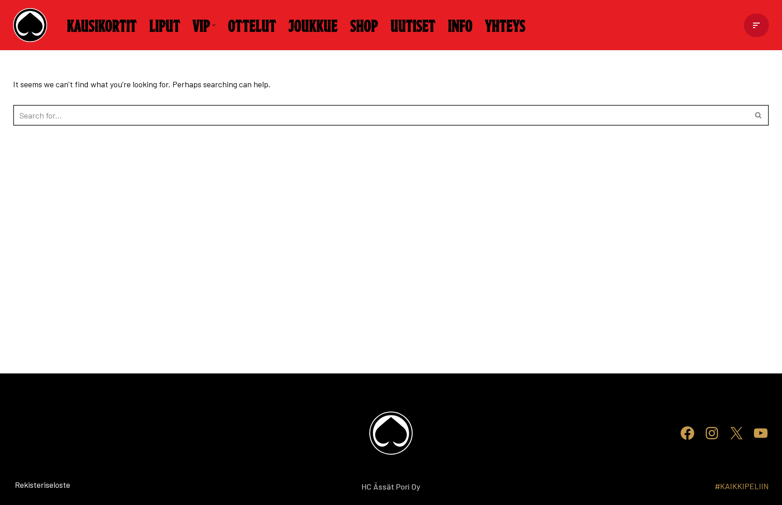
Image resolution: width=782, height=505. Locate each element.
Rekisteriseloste (28, 485)
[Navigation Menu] (756, 25)
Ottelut (252, 25)
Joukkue (313, 25)
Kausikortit (102, 25)
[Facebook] (687, 433)
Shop (364, 25)
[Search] (759, 115)
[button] (213, 25)
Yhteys (505, 25)
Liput (164, 25)
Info (460, 25)
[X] (736, 433)
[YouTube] (761, 433)
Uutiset (413, 25)
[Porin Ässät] (32, 25)
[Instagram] (712, 433)
